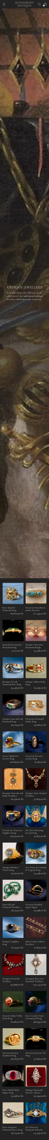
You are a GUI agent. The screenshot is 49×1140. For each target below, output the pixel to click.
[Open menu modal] (4, 4)
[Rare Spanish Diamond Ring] (13, 593)
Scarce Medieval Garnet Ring (10, 757)
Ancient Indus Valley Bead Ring (12, 1017)
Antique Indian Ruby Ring (35, 683)
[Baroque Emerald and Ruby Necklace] (13, 779)
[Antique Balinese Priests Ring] (13, 853)
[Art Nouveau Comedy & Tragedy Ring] (36, 853)
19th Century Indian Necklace (35, 943)
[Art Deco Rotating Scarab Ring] (36, 816)
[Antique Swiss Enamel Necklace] (36, 779)
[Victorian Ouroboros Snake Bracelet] (36, 593)
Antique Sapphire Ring (10, 943)
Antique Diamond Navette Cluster (33, 1091)
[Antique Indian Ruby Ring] (36, 667)
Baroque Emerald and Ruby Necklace (12, 794)
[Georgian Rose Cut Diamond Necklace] (36, 964)
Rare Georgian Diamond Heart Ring (12, 1128)
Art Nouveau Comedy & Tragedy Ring (35, 868)
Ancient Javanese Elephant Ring (10, 1054)
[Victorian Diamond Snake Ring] (36, 704)
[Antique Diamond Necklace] (13, 964)
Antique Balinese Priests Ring (10, 868)
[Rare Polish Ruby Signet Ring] (13, 1075)
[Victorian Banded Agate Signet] (36, 890)
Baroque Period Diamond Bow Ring (11, 683)
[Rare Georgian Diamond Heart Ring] (13, 1113)
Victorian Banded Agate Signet (33, 906)
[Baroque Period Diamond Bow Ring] (13, 667)
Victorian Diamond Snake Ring (34, 720)
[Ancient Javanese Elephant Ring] (13, 1038)
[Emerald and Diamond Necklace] (13, 890)
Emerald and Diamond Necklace (11, 906)
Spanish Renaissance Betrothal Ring (12, 646)
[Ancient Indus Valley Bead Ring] (13, 1001)
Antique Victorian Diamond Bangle (34, 646)
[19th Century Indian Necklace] (36, 927)
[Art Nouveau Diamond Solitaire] (36, 1113)
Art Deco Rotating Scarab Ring (34, 831)
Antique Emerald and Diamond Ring (12, 720)
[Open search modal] (39, 4)
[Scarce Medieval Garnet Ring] (13, 742)
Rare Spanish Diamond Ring (9, 609)
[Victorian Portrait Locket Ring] (36, 742)
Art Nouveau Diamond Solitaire (34, 1128)
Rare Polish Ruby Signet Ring (10, 1091)
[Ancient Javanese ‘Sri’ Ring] (36, 1038)
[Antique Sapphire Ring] (13, 927)
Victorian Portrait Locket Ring (34, 757)
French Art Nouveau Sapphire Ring (12, 831)
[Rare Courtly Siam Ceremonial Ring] (36, 1001)
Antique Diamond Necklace (10, 980)
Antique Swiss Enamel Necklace (36, 794)
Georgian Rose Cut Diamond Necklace (34, 980)
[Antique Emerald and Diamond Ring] (13, 704)
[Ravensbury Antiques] (24, 4)
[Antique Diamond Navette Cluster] (36, 1075)
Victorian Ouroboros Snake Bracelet (35, 609)
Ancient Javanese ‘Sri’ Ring (35, 1054)
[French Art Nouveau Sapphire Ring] (13, 816)
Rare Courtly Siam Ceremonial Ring (34, 1017)
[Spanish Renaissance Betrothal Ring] (13, 630)
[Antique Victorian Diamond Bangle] (36, 630)
